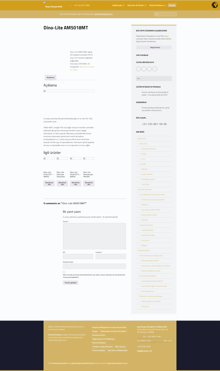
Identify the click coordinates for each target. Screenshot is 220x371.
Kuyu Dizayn (112, 363)
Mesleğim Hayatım (148, 179)
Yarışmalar (145, 306)
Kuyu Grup (143, 143)
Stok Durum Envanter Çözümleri (153, 199)
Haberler (145, 169)
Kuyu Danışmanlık (60, 363)
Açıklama (50, 77)
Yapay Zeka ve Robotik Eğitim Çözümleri (156, 266)
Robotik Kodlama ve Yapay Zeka (151, 255)
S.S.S (143, 159)
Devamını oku (49, 183)
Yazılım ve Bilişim (98, 350)
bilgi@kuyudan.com (144, 351)
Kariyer (144, 154)
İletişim (172, 5)
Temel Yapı (145, 184)
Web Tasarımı (120, 346)
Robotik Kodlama (156, 5)
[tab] (50, 77)
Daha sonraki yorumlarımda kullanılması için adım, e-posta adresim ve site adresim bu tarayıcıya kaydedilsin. (94, 276)
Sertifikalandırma (148, 291)
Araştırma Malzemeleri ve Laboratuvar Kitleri (109, 327)
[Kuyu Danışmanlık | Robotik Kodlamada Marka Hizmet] (55, 5)
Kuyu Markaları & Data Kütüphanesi (152, 194)
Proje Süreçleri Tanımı (149, 215)
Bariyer (95, 331)
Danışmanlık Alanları (149, 149)
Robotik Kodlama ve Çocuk (151, 271)
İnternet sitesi (68, 262)
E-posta (99, 252)
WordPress (90, 363)
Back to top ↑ (122, 363)
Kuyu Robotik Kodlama (148, 276)
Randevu (145, 220)
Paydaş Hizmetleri (146, 225)
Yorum (66, 221)
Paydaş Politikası (147, 230)
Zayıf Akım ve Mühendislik (117, 350)
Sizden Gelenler (147, 174)
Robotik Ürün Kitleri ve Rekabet (151, 296)
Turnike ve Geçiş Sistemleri (102, 346)
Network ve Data (98, 335)
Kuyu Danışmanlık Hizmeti (151, 210)
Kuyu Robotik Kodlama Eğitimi (152, 281)
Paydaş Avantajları (148, 235)
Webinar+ (145, 204)
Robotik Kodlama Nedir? (150, 260)
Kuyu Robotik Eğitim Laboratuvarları (154, 286)
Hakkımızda (117, 5)
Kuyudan (143, 164)
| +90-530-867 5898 (79, 5)
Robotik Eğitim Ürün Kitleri (151, 301)
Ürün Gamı (145, 240)
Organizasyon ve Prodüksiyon (103, 339)
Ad (64, 252)
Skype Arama (155, 47)
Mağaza (144, 245)
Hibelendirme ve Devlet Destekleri (113, 331)
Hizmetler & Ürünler (135, 5)
